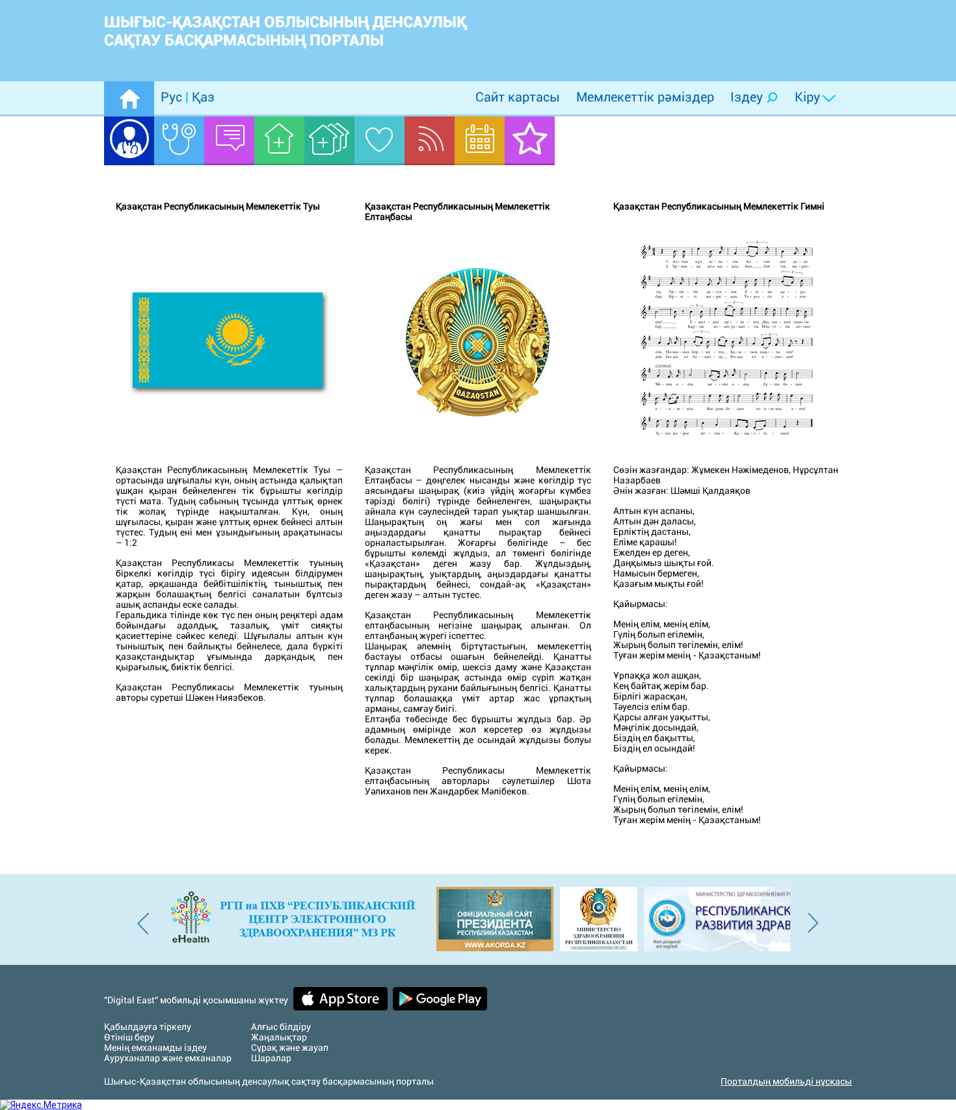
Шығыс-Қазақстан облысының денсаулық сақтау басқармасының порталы (285, 31)
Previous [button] (143, 919)
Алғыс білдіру (281, 1027)
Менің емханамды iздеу (155, 1047)
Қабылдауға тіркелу (147, 1027)
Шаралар (271, 1058)
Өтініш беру (129, 1037)
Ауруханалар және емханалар (168, 1058)
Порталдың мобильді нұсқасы (786, 1081)
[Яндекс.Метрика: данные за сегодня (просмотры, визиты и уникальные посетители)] (41, 1105)
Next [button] (812, 919)
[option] (278, 919)
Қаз (202, 97)
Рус (173, 97)
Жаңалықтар (279, 1037)
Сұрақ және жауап (289, 1047)
